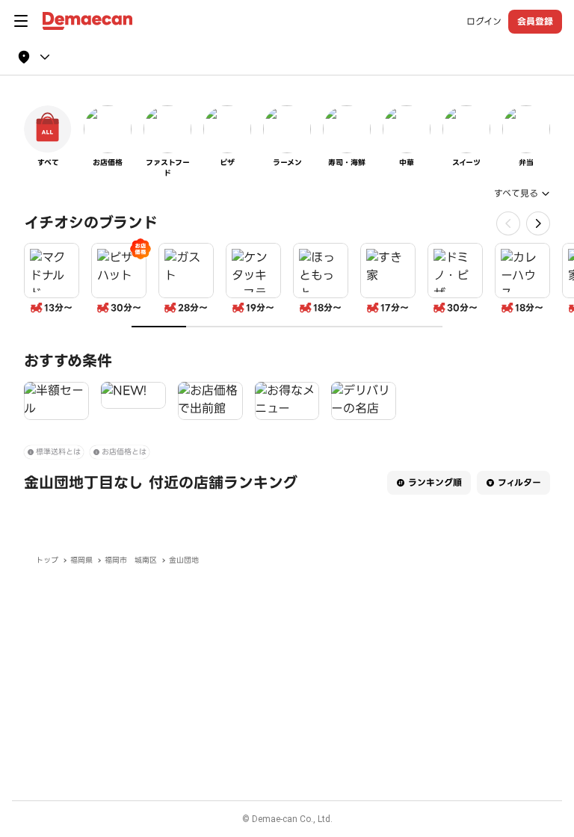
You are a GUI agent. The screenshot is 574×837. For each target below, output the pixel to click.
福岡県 (81, 560)
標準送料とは (58, 451)
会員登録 (535, 21)
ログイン (484, 22)
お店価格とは (124, 451)
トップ (47, 560)
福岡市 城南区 (131, 560)
